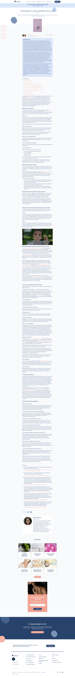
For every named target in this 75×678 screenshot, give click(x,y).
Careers (53, 658)
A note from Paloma (28, 92)
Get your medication (30, 662)
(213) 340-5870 (16, 664)
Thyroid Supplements (30, 654)
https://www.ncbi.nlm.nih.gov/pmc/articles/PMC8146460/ (40, 491)
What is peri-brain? (27, 80)
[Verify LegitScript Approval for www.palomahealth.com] (13, 659)
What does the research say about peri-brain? (33, 87)
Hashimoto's (41, 658)
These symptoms (39, 295)
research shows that (46, 171)
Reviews (40, 663)
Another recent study (26, 254)
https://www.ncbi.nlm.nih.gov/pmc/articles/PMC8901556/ (35, 499)
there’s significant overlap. (37, 276)
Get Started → (37, 6)
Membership (39, 1)
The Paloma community (56, 662)
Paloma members (39, 388)
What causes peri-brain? (29, 82)
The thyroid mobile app (30, 664)
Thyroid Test (29, 1)
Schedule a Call (51, 645)
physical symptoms (31, 97)
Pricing (40, 654)
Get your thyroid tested (30, 656)
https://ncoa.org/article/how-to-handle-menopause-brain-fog (36, 475)
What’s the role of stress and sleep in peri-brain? (33, 85)
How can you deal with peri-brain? (31, 90)
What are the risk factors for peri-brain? (32, 84)
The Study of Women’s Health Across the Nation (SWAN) (33, 248)
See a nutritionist (29, 660)
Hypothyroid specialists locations (43, 661)
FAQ (52, 656)
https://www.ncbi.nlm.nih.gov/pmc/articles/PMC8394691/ (35, 507)
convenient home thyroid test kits (28, 390)
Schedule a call (38, 632)
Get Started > (57, 1)
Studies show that (48, 111)
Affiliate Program (55, 654)
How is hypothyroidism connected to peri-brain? (33, 89)
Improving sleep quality (44, 360)
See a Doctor (28, 658)
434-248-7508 (15, 662)
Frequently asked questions (29, 94)
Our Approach (54, 660)
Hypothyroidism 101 (42, 656)
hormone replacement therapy (35, 338)
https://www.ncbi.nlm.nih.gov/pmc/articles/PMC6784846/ (35, 484)
